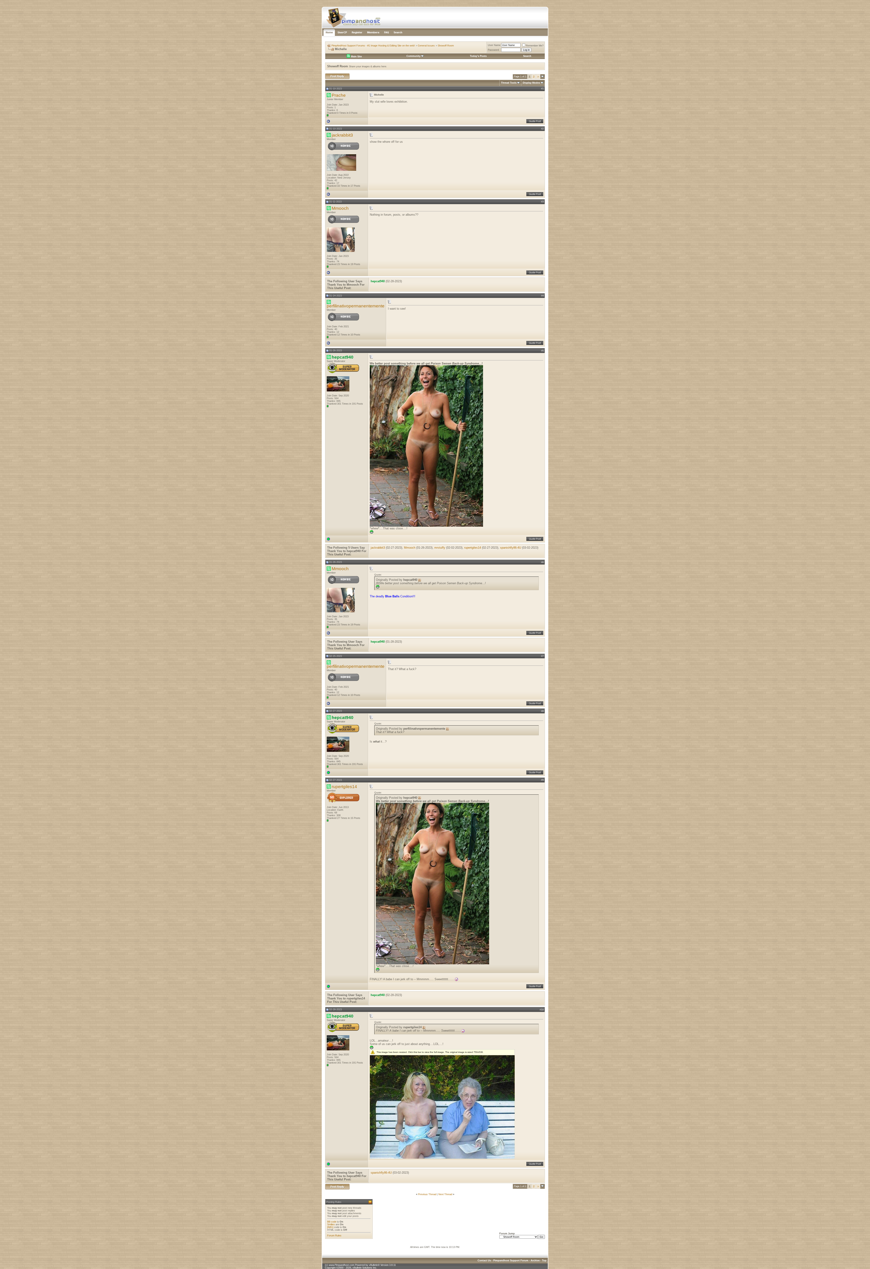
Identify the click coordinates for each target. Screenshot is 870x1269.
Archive (535, 1260)
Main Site (356, 56)
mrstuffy (439, 547)
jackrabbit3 (342, 135)
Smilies (331, 1224)
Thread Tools (509, 82)
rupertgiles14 (472, 547)
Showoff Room (446, 45)
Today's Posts (478, 56)
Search (527, 56)
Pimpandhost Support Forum (510, 1260)
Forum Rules (334, 1235)
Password (493, 49)
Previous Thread (427, 1194)
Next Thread (445, 1194)
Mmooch (340, 208)
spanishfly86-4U (510, 547)
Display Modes (531, 82)
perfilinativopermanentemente (355, 306)
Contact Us (484, 1260)
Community (413, 56)
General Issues (426, 45)
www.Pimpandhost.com (341, 1265)
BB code (331, 1221)
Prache (339, 95)
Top (544, 1260)
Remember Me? (535, 45)
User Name (494, 45)
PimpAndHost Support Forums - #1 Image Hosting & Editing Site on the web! (373, 45)
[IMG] (330, 1227)
